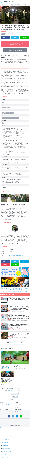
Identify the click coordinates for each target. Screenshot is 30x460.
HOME (1, 402)
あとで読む (5, 264)
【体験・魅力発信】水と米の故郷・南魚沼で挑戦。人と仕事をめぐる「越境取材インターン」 (7, 380)
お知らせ (13, 411)
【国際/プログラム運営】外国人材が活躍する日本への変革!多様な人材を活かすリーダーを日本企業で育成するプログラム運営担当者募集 (18, 308)
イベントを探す (18, 404)
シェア (4, 37)
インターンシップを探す (4, 404)
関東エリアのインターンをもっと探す (15, 342)
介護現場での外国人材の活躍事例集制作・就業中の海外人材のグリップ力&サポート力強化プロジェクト (18, 326)
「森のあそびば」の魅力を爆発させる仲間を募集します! (18, 334)
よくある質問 (5, 445)
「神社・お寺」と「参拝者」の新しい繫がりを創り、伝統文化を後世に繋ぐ (18, 299)
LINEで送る (24, 37)
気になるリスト (5, 442)
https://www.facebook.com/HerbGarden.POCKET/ (18, 255)
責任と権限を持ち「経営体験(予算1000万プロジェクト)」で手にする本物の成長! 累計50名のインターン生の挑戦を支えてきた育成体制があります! (18, 317)
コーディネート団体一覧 (4, 409)
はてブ (23, 261)
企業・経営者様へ (18, 409)
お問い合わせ (16, 411)
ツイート (14, 37)
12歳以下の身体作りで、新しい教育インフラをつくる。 (14, 366)
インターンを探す (4, 4)
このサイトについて (19, 402)
